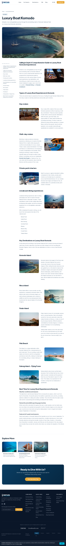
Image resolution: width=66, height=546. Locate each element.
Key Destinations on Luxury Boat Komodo (9, 83)
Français (42, 533)
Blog (46, 2)
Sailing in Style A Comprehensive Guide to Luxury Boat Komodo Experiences (9, 67)
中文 (36, 535)
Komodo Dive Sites (30, 507)
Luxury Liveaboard (50, 512)
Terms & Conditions (27, 534)
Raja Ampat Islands (50, 514)
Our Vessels (26, 2)
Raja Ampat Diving (29, 499)
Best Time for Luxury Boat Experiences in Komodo (8, 96)
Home (20, 2)
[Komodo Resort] (43, 528)
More (21, 544)
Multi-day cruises (6, 76)
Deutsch (53, 533)
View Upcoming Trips (33, 479)
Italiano (59, 533)
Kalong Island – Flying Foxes (8, 93)
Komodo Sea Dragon (24, 158)
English (36, 533)
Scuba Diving (38, 496)
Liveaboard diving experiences (9, 80)
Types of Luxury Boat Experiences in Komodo (8, 71)
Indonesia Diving (29, 496)
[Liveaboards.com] (33, 528)
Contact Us (60, 2)
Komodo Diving (30, 85)
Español (47, 533)
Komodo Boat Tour (40, 514)
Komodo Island (6, 85)
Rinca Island (5, 87)
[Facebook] (4, 504)
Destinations (35, 2)
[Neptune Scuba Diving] (23, 528)
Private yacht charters (7, 78)
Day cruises (5, 73)
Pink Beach (5, 91)
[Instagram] (2, 504)
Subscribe (18, 509)
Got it (62, 543)
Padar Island (5, 89)
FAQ (42, 2)
